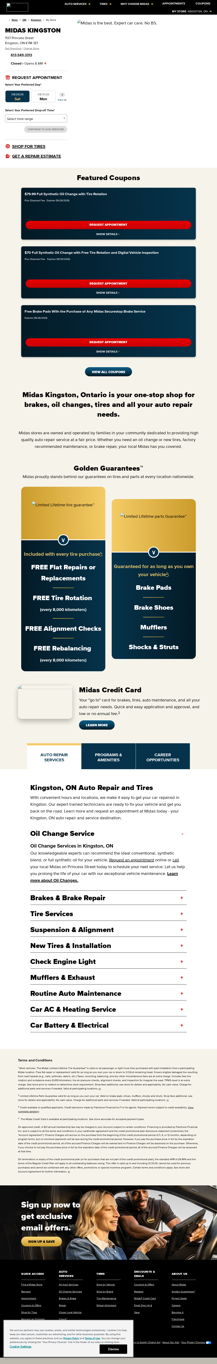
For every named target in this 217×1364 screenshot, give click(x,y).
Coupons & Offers (31, 1305)
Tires (103, 4)
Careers (176, 1305)
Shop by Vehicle (105, 1284)
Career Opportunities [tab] (162, 757)
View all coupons (108, 372)
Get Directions (13, 48)
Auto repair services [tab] (54, 757)
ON (24, 19)
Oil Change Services (70, 1291)
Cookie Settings (20, 1346)
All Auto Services (68, 1284)
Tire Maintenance (106, 1298)
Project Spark (179, 1298)
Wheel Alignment (106, 1305)
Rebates (138, 1291)
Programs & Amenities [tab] (108, 757)
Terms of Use (92, 1338)
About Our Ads (170, 1342)
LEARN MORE (97, 725)
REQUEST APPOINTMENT (108, 224)
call (175, 860)
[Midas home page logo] (15, 6)
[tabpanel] (108, 909)
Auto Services (75, 4)
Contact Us (178, 1326)
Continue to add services (46, 129)
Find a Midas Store (31, 1284)
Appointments (173, 3)
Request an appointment (131, 860)
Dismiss (113, 1349)
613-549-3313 (21, 55)
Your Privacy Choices (193, 1342)
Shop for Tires (29, 1312)
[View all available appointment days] (62, 94)
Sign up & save (41, 1241)
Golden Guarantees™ (183, 1291)
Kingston (36, 19)
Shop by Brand (104, 1291)
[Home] (6, 19)
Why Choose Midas (135, 4)
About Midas (179, 1284)
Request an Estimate (33, 1319)
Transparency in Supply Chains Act (140, 1342)
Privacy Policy (71, 1338)
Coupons (203, 3)
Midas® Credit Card (145, 1298)
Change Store (31, 48)
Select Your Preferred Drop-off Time (30, 110)
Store (15, 19)
